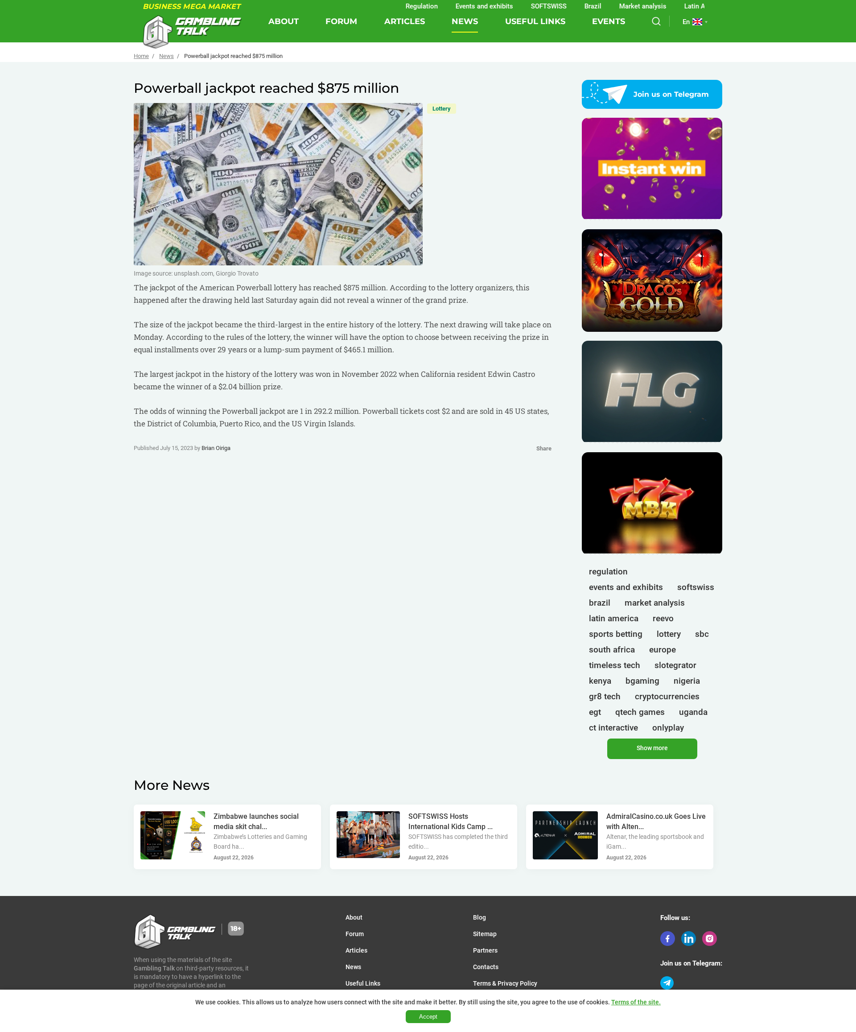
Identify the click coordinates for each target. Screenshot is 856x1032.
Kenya (600, 681)
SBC (702, 634)
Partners (485, 950)
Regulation (390, 6)
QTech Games (640, 712)
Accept (428, 1016)
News (465, 21)
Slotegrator (675, 665)
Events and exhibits (453, 6)
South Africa (612, 649)
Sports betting (615, 634)
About (283, 21)
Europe (662, 649)
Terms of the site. (636, 1002)
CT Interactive (613, 727)
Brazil (561, 6)
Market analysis (611, 6)
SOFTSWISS (517, 6)
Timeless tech (614, 665)
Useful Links (535, 21)
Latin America (674, 6)
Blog (479, 917)
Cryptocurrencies (667, 696)
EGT (595, 712)
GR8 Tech (605, 696)
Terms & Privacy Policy (505, 983)
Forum (341, 21)
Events (608, 21)
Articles (404, 21)
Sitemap (485, 933)
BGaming (642, 681)
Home (141, 56)
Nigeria (687, 681)
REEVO (663, 618)
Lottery (441, 108)
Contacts (485, 966)
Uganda (693, 712)
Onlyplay (668, 727)
